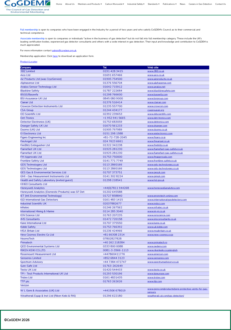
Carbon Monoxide (114, 4)
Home (59, 4)
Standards (153, 4)
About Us (70, 4)
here (55, 56)
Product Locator (28, 61)
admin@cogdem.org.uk (64, 50)
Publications (169, 4)
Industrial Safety (135, 4)
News (182, 4)
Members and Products (89, 4)
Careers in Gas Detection (200, 4)
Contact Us (220, 4)
